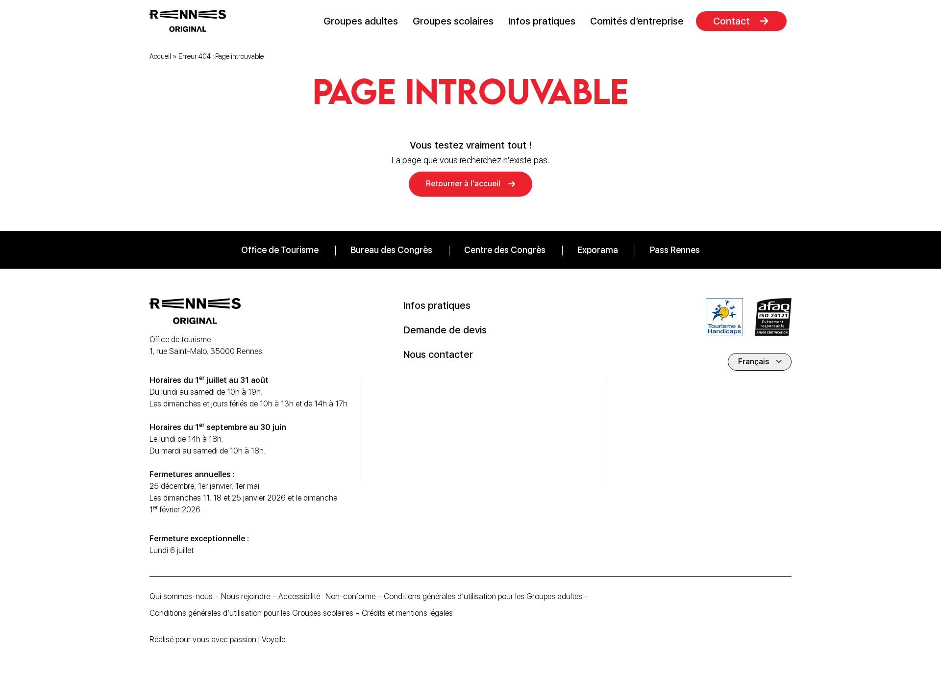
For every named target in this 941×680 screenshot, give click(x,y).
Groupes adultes (360, 21)
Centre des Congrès (504, 250)
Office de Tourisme (280, 250)
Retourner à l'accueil (463, 183)
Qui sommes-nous (181, 596)
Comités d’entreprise (637, 21)
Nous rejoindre (245, 596)
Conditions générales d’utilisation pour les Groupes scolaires (251, 613)
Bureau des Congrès (391, 250)
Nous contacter (438, 354)
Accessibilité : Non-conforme (326, 596)
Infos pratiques (541, 21)
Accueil (160, 56)
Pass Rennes (675, 250)
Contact (731, 21)
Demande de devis (445, 330)
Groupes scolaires (453, 21)
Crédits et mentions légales (407, 613)
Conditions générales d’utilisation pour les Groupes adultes (483, 596)
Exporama (597, 250)
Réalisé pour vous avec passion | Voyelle (217, 639)
